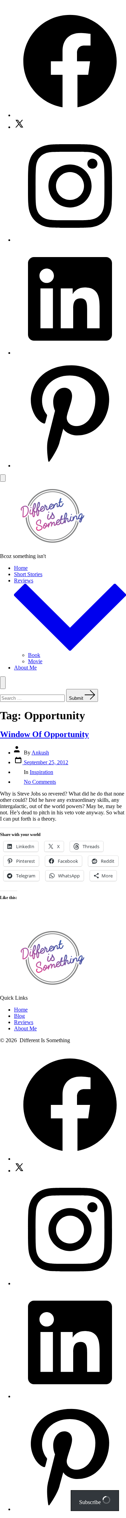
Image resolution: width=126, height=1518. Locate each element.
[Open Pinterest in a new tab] (70, 465)
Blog (19, 1016)
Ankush (40, 753)
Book (34, 655)
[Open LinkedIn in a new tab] (70, 353)
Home (21, 568)
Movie (35, 661)
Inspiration (41, 772)
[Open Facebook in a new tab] (70, 115)
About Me (25, 668)
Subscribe (90, 1502)
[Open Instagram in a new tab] (70, 240)
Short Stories (28, 574)
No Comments (40, 782)
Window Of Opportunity (44, 734)
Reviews (23, 1022)
